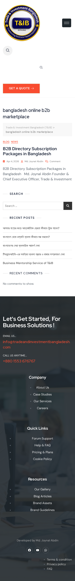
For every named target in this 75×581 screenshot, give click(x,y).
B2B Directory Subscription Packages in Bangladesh (30, 151)
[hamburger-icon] (66, 23)
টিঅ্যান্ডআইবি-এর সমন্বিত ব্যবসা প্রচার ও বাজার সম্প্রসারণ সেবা (34, 254)
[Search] (41, 67)
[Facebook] (29, 550)
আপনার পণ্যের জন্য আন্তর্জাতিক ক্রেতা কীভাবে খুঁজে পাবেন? (31, 228)
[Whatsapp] (45, 550)
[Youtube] (37, 550)
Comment (55, 161)
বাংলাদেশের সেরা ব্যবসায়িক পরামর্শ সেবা (21, 246)
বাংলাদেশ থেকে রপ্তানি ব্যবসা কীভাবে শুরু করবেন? (26, 237)
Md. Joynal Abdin (34, 161)
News (14, 141)
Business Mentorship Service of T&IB (28, 263)
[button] (7, 50)
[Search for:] (37, 206)
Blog (6, 141)
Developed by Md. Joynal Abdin (37, 540)
